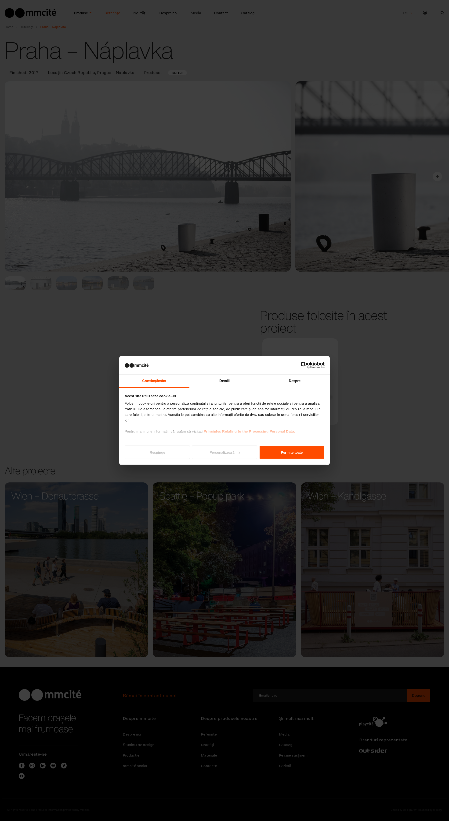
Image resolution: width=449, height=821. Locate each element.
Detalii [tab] (224, 380)
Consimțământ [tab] (154, 380)
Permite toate (292, 452)
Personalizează (222, 452)
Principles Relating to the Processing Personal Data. (249, 431)
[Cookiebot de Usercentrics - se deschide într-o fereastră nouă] (304, 365)
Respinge (157, 452)
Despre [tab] (295, 380)
